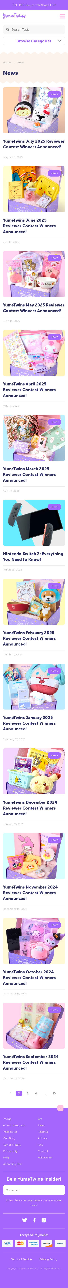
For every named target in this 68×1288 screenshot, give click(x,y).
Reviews (43, 1131)
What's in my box (14, 1125)
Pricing (7, 1119)
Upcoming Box (12, 1164)
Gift (40, 1119)
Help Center (45, 1157)
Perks (41, 1125)
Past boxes (10, 1131)
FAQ (40, 1144)
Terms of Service (21, 1259)
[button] (59, 1190)
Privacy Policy (48, 1259)
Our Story (9, 1138)
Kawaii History (12, 1144)
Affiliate (42, 1138)
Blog (6, 1157)
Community (10, 1151)
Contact (43, 1151)
